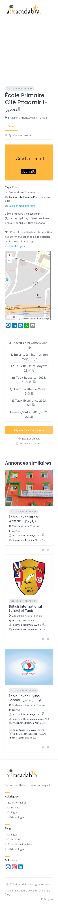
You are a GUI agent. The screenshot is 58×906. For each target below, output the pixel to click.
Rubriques (47, 899)
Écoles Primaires (16, 802)
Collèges (12, 812)
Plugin (46, 318)
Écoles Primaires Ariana (19, 88)
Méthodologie (15, 817)
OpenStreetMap (25, 318)
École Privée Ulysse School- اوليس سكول (25, 698)
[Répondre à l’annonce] (43, 550)
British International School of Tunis (25, 608)
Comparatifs (14, 839)
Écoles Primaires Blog (19, 844)
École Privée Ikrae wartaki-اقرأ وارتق (23, 519)
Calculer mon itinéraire (22, 205)
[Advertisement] (29, 48)
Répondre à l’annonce (29, 430)
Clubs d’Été (13, 807)
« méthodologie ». (15, 246)
